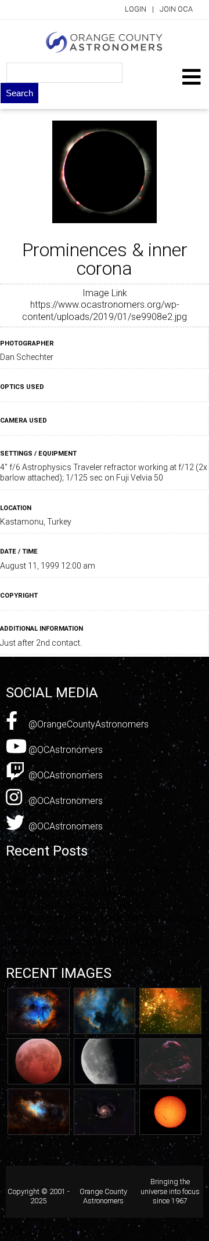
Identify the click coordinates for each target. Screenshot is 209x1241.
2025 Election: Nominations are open (81, 905)
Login (135, 9)
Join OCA (176, 9)
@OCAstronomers (64, 749)
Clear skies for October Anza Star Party (85, 893)
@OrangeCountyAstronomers (87, 724)
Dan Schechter (26, 357)
